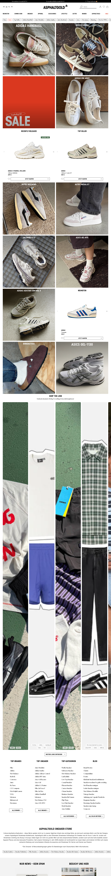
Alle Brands (16, 810)
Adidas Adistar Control (42, 773)
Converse (13, 779)
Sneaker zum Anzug (90, 806)
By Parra (13, 785)
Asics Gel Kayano (40, 779)
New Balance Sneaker (69, 773)
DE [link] (6, 6)
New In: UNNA (103, 20)
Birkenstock (14, 800)
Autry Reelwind (61, 20)
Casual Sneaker (67, 782)
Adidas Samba (50, 20)
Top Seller (17, 20)
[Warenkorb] (107, 7)
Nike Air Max (39, 791)
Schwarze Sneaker (67, 770)
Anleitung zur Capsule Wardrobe (94, 797)
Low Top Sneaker (67, 779)
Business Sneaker (67, 794)
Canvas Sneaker (67, 788)
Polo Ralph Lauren (16, 791)
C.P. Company (14, 788)
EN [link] (4, 6)
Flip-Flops (65, 800)
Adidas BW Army (40, 776)
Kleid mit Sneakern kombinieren (94, 779)
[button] (9, 179)
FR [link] (12, 6)
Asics (78, 20)
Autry (11, 782)
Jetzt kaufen (29, 179)
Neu (5, 20)
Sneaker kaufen (8, 852)
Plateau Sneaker (67, 785)
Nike (11, 767)
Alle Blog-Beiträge (95, 816)
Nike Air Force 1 (40, 788)
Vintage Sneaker (89, 794)
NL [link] (9, 6)
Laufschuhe (65, 776)
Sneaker (71, 20)
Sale (9, 20)
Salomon (13, 797)
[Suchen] (81, 7)
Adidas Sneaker (44, 852)
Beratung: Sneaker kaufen (92, 803)
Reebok (12, 776)
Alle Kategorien (69, 816)
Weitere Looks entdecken (54, 754)
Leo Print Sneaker (67, 803)
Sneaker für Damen (68, 797)
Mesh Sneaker (66, 806)
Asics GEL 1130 (40, 803)
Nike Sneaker (33, 852)
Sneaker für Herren (86, 852)
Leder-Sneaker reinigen (91, 788)
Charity (86, 770)
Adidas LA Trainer (40, 785)
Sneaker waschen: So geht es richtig (95, 782)
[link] (55, 7)
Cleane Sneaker (67, 791)
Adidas (12, 770)
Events (86, 776)
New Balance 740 (40, 800)
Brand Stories (88, 767)
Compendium (88, 773)
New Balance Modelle (91, 791)
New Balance (14, 773)
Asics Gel (38, 782)
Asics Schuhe (66, 809)
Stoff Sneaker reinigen (91, 785)
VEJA (12, 794)
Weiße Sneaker (67, 767)
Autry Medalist (39, 20)
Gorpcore (87, 809)
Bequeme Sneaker (89, 800)
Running (93, 20)
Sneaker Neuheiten (20, 852)
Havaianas (85, 20)
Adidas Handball (27, 20)
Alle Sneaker (42, 810)
